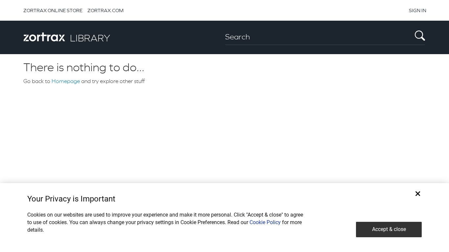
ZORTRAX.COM (105, 10)
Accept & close (389, 229)
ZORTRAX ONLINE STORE (53, 10)
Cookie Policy (265, 222)
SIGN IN (417, 10)
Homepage (66, 81)
